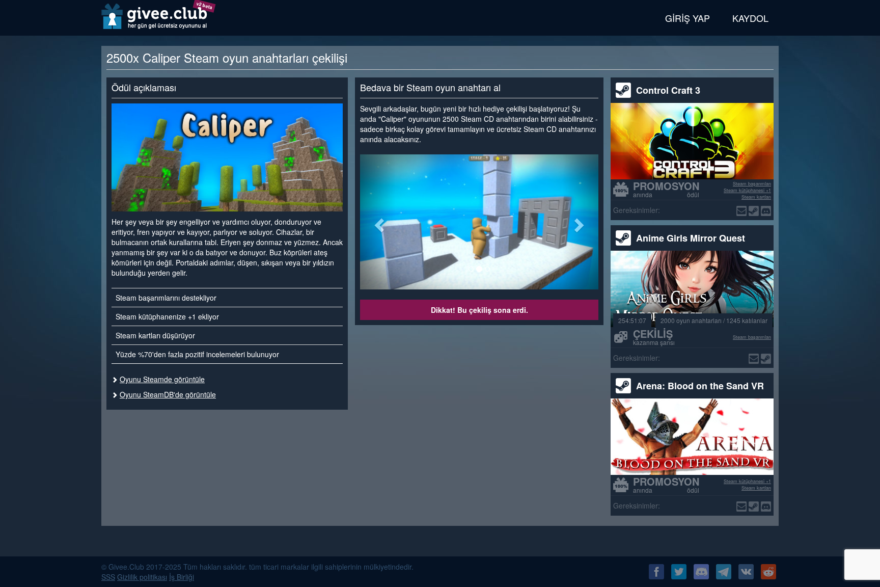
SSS (108, 577)
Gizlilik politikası (142, 577)
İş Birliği (181, 577)
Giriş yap (687, 17)
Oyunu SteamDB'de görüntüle (168, 394)
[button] (378, 221)
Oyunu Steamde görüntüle (162, 379)
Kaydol (750, 17)
